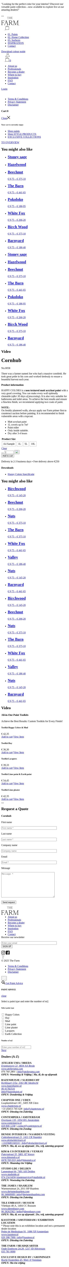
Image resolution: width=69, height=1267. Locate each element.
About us (12, 66)
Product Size (9, 439)
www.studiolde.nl (10, 1174)
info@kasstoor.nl (25, 1237)
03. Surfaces (14, 40)
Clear (4, 448)
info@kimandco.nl (26, 1160)
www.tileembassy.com (12, 1208)
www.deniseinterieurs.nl (13, 1140)
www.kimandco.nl (10, 1157)
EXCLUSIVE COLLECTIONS (24, 137)
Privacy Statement (17, 101)
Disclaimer (13, 104)
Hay (7, 1017)
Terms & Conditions (18, 99)
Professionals (14, 69)
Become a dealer (16, 71)
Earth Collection (13, 1034)
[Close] (2, 802)
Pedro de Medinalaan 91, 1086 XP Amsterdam (24, 1231)
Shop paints (14, 131)
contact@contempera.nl (29, 1126)
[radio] (9, 444)
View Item (18, 736)
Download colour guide (13, 51)
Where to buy (15, 74)
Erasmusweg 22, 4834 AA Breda (18, 1065)
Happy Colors (12, 1014)
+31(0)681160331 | (11, 1143)
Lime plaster (11, 1027)
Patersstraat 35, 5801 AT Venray (17, 1154)
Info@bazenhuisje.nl (11, 1091)
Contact (12, 46)
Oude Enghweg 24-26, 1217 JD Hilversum (23, 1248)
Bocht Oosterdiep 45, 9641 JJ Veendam (21, 1260)
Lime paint (10, 1024)
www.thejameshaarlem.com (15, 1191)
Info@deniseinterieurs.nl (34, 1143)
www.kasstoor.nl (9, 1234)
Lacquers (9, 1030)
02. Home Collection (18, 37)
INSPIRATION (16, 43)
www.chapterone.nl (11, 1105)
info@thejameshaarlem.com (31, 1194)
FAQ (10, 80)
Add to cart (8, 456)
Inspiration (13, 77)
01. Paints (13, 34)
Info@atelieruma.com (28, 1071)
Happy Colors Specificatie (21, 474)
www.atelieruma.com (12, 1068)
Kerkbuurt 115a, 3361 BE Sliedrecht (19, 1083)
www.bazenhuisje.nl (11, 1085)
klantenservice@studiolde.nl (31, 1177)
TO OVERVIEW (10, 142)
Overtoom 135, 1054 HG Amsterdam (20, 1120)
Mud (7, 1021)
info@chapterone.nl (34, 1108)
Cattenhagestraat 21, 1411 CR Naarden (21, 1137)
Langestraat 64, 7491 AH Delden (18, 1171)
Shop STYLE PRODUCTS (22, 134)
